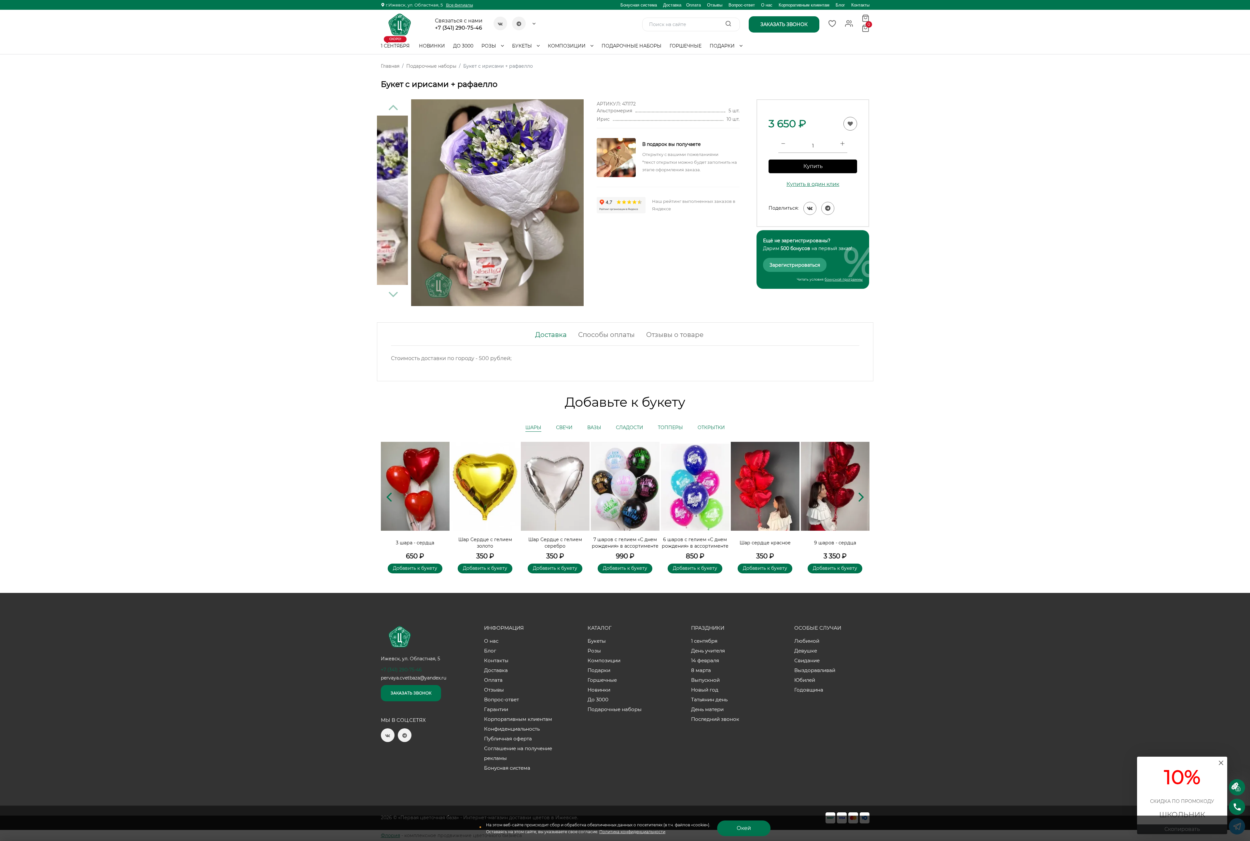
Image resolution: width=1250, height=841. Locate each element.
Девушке (805, 651)
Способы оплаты (606, 335)
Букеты (522, 46)
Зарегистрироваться (795, 265)
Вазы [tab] (594, 427)
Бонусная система (638, 5)
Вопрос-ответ (742, 5)
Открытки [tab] (711, 427)
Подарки (723, 46)
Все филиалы (459, 5)
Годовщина (808, 690)
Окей (744, 828)
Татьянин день (709, 699)
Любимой (806, 641)
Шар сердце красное (765, 543)
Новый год (704, 690)
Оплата (693, 5)
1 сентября (395, 43)
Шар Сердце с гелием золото (485, 543)
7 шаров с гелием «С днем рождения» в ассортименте (625, 543)
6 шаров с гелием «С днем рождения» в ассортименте (695, 543)
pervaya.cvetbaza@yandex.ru (413, 678)
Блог (840, 5)
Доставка (672, 5)
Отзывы (714, 5)
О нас (766, 5)
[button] (861, 496)
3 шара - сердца (415, 543)
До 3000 (463, 46)
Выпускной (705, 680)
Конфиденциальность (512, 729)
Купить (813, 166)
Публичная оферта (508, 739)
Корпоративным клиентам (804, 5)
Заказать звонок (411, 693)
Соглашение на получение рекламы (518, 753)
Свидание (807, 660)
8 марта (701, 670)
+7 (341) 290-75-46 (458, 28)
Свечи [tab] (564, 427)
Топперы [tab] (670, 427)
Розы (489, 46)
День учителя (708, 651)
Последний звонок (715, 719)
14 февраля (705, 660)
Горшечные (685, 46)
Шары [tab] (533, 427)
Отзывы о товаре (674, 335)
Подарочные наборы (631, 46)
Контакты (860, 5)
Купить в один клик (812, 184)
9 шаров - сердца (835, 543)
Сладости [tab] (629, 427)
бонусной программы (844, 279)
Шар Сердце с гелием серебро (555, 543)
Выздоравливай (814, 670)
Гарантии (496, 709)
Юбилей (804, 680)
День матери (707, 709)
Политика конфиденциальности (632, 831)
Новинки (432, 46)
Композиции (567, 46)
